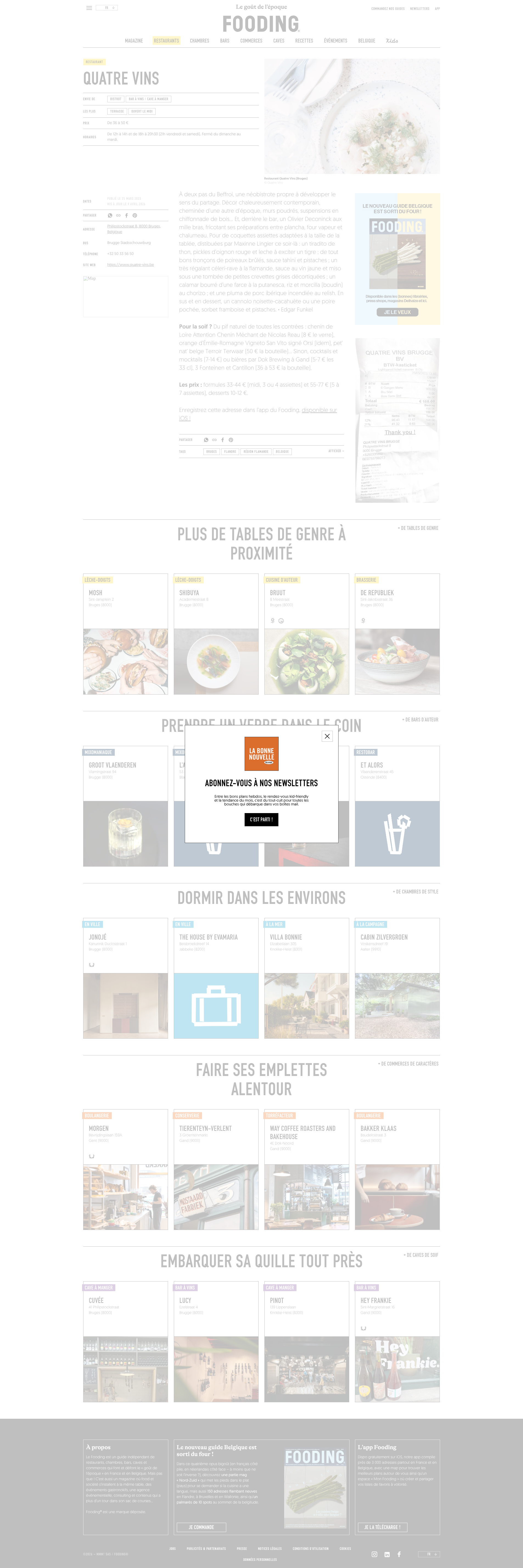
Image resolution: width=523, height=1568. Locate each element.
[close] (327, 736)
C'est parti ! (261, 820)
